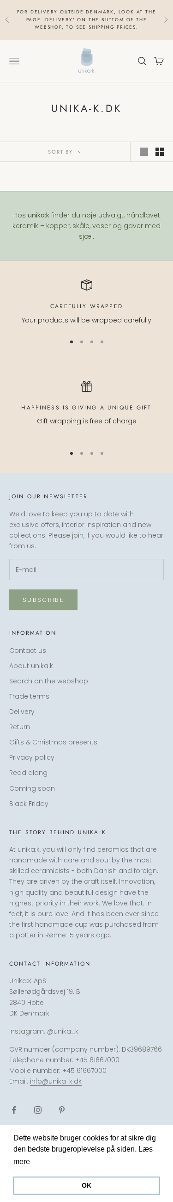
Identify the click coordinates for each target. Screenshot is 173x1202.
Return (19, 726)
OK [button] (86, 1185)
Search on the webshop (48, 681)
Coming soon (32, 788)
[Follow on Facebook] (13, 1110)
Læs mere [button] (49, 1161)
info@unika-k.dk (56, 1081)
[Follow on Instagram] (37, 1110)
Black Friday (28, 803)
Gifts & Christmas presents (53, 742)
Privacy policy (31, 757)
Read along (28, 772)
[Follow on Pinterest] (61, 1110)
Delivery (22, 711)
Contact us (27, 650)
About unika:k (31, 665)
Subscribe (43, 599)
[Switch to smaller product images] (159, 151)
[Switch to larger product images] (144, 151)
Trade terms (29, 696)
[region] (86, 302)
